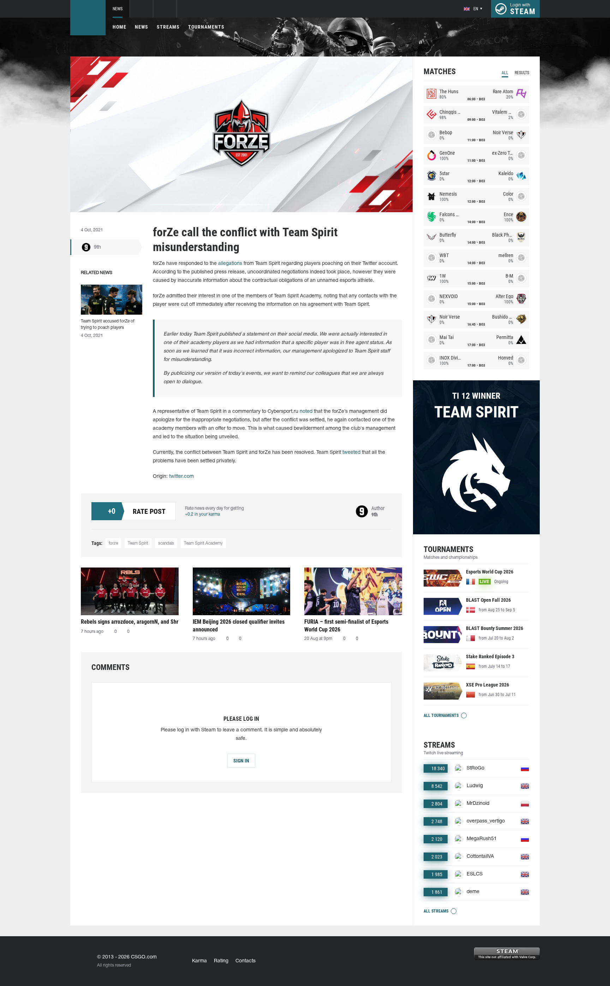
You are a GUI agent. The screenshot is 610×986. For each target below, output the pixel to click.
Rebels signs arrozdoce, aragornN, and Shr (129, 621)
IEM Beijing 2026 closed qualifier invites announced (239, 625)
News (117, 8)
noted (306, 411)
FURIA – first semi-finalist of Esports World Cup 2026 (346, 625)
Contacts (245, 961)
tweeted (351, 452)
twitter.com (181, 476)
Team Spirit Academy (203, 543)
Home (119, 27)
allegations (230, 263)
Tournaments (206, 27)
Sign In (241, 761)
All (505, 72)
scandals (166, 543)
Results (522, 72)
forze (113, 543)
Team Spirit (138, 543)
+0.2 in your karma (202, 514)
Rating (221, 961)
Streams (168, 27)
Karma (199, 961)
